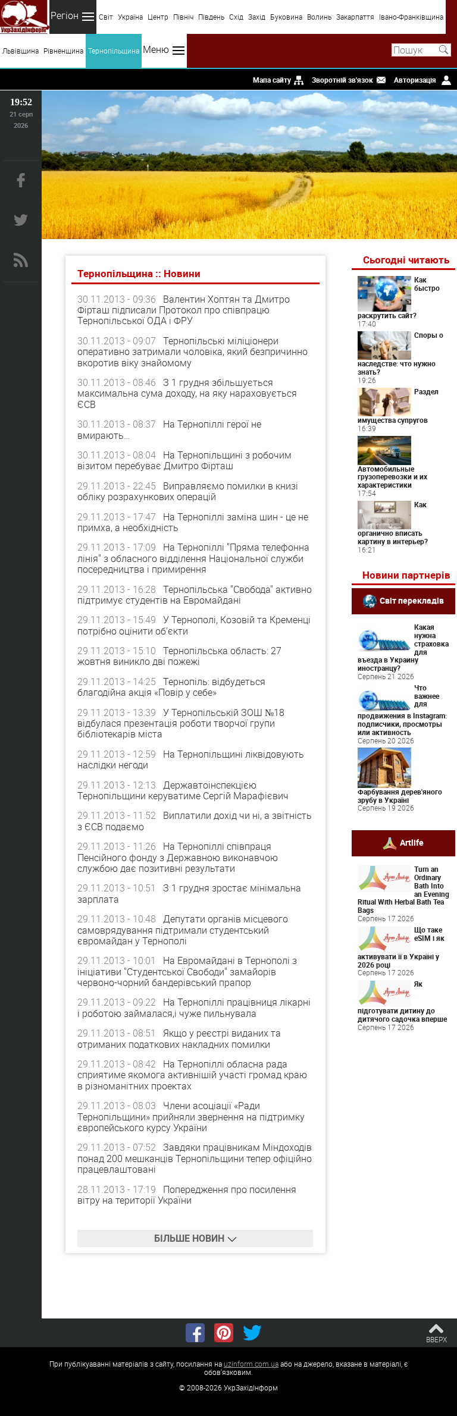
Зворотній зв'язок (342, 79)
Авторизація (415, 79)
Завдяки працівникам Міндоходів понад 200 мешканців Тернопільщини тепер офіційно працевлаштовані (194, 1158)
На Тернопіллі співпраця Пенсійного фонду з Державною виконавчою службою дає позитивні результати (177, 857)
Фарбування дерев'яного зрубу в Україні (400, 796)
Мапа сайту (272, 79)
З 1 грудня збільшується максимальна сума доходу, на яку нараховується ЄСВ (187, 393)
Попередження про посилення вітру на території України (186, 1195)
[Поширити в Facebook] (195, 1332)
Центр (158, 16)
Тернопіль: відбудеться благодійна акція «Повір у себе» (171, 687)
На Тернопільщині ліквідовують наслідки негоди (190, 759)
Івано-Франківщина (411, 16)
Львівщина (20, 50)
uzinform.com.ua (251, 1363)
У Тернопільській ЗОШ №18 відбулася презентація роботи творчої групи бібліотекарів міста (180, 723)
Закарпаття (355, 16)
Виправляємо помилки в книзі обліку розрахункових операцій (187, 491)
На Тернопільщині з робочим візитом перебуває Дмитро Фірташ (184, 460)
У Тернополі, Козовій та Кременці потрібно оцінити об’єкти (194, 625)
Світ (106, 16)
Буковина (286, 16)
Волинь (319, 16)
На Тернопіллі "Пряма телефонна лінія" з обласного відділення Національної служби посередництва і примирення (193, 558)
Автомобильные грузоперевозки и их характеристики (392, 477)
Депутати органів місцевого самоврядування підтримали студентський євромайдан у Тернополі (182, 929)
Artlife (412, 842)
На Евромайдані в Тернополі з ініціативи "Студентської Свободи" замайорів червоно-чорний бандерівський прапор (187, 971)
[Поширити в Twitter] (252, 1332)
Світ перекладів (412, 600)
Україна (130, 16)
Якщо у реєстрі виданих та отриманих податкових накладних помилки (179, 1038)
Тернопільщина (113, 50)
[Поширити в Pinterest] (223, 1332)
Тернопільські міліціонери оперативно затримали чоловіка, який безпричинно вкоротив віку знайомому (192, 351)
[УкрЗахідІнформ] (24, 17)
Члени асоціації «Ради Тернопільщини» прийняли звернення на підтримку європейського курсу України (191, 1116)
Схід (236, 16)
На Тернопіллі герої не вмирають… (169, 429)
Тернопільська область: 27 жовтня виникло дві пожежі (179, 656)
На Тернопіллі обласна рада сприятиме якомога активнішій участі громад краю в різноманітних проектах (192, 1074)
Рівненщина (63, 50)
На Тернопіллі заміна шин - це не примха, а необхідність (192, 522)
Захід (256, 16)
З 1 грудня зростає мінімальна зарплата (189, 893)
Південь (211, 16)
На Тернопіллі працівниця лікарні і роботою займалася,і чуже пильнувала (194, 1007)
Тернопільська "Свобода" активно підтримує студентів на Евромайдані (194, 595)
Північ (183, 16)
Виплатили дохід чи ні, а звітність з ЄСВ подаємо (194, 821)
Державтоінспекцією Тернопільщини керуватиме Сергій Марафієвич (183, 790)
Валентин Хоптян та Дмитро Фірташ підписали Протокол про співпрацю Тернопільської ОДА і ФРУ (183, 310)
